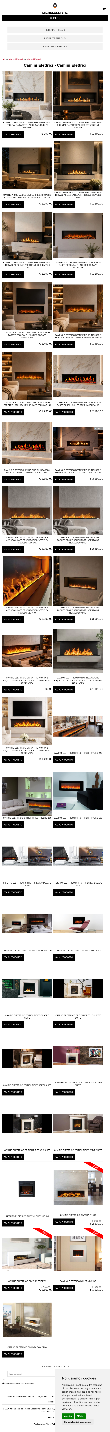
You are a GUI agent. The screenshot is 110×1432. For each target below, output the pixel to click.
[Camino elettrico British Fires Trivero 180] (27, 815)
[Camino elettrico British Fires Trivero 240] (78, 750)
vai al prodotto (13, 134)
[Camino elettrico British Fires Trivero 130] (78, 815)
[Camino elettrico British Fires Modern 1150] (27, 948)
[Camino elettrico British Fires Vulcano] (78, 948)
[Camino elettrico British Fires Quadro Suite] (27, 1013)
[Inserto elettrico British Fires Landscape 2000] (27, 880)
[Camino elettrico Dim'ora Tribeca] (27, 1278)
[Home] (3, 59)
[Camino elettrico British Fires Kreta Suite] (27, 1082)
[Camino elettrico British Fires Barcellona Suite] (78, 1080)
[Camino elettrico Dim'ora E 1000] (78, 1212)
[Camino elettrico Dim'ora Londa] (78, 1278)
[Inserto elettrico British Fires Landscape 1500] (78, 880)
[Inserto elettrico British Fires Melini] (27, 1214)
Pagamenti (42, 1396)
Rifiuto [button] (80, 1416)
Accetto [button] (68, 1416)
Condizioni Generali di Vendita (20, 1396)
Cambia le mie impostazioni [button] (77, 1422)
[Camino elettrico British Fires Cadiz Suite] (78, 1147)
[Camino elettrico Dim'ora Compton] (27, 1345)
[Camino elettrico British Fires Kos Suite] (27, 1147)
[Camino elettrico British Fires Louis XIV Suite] (78, 1013)
